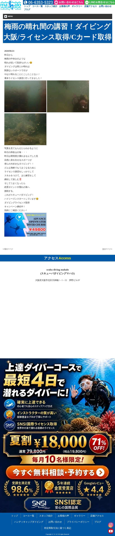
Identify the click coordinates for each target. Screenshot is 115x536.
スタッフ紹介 (51, 6)
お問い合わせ (105, 6)
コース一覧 (37, 6)
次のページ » (107, 249)
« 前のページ (8, 249)
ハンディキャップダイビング (28, 522)
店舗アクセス (90, 6)
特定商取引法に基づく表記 (57, 528)
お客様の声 (64, 6)
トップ (27, 6)
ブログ (27, 9)
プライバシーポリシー (78, 522)
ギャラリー (77, 6)
